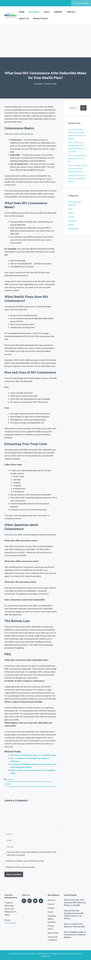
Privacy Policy (40, 18)
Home (21, 12)
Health (71, 217)
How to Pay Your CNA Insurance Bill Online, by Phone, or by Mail (74, 902)
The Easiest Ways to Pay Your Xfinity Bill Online (77, 178)
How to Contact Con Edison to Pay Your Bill (77, 158)
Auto (46, 12)
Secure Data (53, 933)
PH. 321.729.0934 (81, 3)
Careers (58, 12)
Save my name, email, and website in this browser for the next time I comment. (31, 853)
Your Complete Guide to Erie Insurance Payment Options (77, 168)
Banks (71, 213)
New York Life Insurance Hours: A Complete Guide (33, 755)
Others (71, 225)
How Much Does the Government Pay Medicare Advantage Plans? (31, 786)
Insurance (34, 12)
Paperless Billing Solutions (52, 919)
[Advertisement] (45, 40)
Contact (71, 12)
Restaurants (73, 228)
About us (24, 18)
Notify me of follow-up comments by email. (25, 861)
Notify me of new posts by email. (20, 867)
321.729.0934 (10, 923)
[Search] (83, 108)
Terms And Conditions (52, 938)
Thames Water (50, 84)
